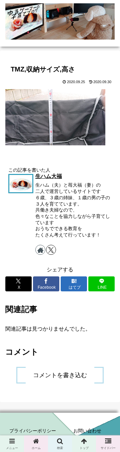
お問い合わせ (87, 430)
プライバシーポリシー (32, 430)
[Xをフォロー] (51, 250)
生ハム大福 (48, 176)
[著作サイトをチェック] (40, 250)
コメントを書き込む (60, 375)
